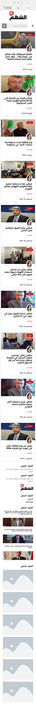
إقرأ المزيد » (29, 64)
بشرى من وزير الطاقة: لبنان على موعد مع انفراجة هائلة (19, 447)
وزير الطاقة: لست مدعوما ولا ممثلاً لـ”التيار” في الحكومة (18, 143)
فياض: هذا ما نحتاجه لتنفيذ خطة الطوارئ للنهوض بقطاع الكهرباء (18, 186)
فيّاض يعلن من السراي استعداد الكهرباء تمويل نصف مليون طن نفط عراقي (18, 272)
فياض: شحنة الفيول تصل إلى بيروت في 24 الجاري (18, 314)
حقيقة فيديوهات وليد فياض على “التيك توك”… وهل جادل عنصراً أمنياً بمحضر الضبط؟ (18, 56)
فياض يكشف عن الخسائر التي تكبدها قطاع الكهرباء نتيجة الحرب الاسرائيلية (18, 100)
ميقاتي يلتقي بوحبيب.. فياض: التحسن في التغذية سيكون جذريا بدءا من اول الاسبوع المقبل (19, 359)
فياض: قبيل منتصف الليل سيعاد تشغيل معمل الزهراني (19, 404)
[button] (32, 26)
